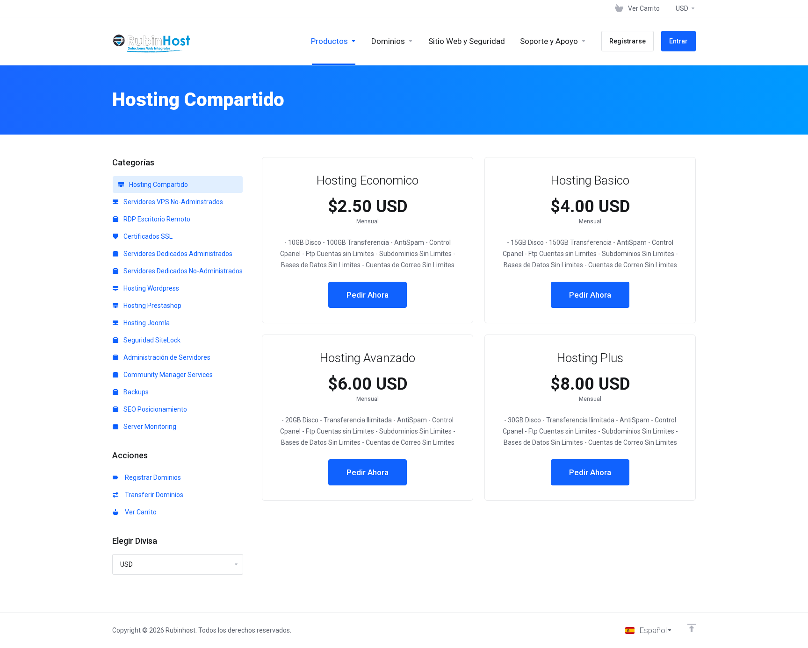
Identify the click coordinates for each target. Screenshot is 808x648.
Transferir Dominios (152, 494)
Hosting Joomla (146, 323)
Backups (135, 392)
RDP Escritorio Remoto (156, 219)
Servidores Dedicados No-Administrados (182, 271)
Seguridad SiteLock (151, 340)
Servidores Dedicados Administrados (177, 253)
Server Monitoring (149, 426)
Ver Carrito (139, 512)
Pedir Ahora (367, 294)
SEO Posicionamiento (154, 409)
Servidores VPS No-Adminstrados (172, 202)
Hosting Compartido (158, 184)
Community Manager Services (167, 374)
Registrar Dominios (151, 477)
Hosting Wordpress (150, 288)
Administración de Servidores (166, 357)
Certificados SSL (147, 236)
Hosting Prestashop (151, 305)
